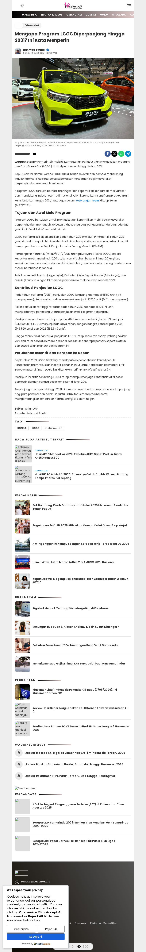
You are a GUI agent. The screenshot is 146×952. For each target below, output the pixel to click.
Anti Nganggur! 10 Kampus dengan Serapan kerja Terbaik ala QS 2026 (81, 544)
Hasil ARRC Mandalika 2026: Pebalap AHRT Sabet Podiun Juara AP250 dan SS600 (78, 455)
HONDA (21, 428)
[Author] (18, 51)
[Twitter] (114, 154)
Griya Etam (74, 14)
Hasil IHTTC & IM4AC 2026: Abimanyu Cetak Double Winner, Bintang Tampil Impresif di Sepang (81, 476)
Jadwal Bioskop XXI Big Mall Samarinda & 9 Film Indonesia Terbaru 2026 (75, 753)
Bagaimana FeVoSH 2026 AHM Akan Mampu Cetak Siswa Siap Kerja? (80, 525)
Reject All (51, 929)
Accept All (35, 937)
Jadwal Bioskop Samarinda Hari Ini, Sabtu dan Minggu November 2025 (74, 764)
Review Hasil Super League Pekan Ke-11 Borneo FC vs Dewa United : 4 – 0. (81, 709)
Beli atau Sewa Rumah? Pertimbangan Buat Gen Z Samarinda (75, 645)
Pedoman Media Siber (103, 923)
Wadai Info (29, 14)
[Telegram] (128, 154)
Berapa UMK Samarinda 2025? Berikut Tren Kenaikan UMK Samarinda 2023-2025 (80, 824)
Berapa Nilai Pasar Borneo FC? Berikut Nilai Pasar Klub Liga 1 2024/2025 (74, 842)
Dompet (91, 14)
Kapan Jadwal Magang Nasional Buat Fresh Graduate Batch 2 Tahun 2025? (80, 580)
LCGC (35, 428)
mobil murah (53, 428)
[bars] (128, 6)
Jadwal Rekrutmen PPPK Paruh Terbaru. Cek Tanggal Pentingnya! (70, 776)
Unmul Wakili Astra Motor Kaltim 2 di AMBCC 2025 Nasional (73, 562)
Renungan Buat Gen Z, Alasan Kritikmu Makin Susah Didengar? (76, 627)
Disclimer (80, 923)
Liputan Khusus (52, 14)
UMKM (104, 14)
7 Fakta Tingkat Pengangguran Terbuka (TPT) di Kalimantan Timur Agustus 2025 (79, 805)
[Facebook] (108, 154)
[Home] (16, 14)
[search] (17, 5)
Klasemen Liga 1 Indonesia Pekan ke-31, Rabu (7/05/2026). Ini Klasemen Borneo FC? (75, 691)
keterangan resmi (88, 200)
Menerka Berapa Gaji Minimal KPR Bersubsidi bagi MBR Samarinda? (79, 663)
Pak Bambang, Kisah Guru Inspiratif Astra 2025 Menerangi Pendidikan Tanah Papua (81, 507)
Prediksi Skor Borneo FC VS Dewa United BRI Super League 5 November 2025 (81, 728)
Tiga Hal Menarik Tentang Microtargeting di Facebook (70, 608)
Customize (21, 929)
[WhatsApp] (121, 154)
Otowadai (119, 14)
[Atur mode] (22, 5)
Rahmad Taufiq (34, 50)
